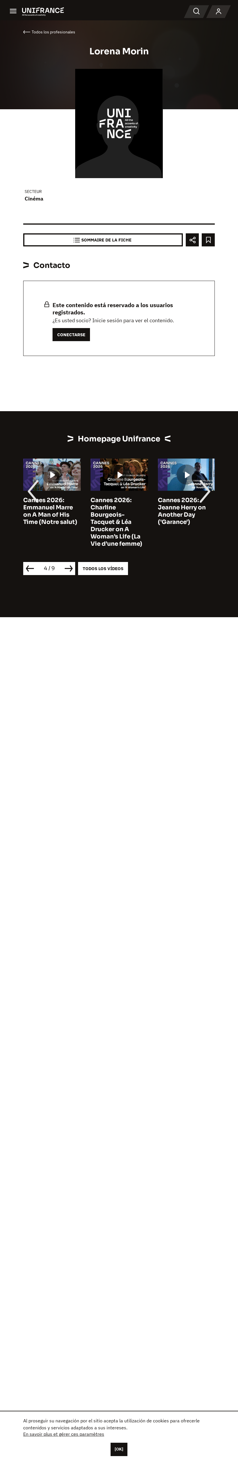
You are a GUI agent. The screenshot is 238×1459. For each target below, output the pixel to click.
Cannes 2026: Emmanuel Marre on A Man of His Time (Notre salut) (50, 511)
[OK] (119, 1449)
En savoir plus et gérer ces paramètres (63, 1434)
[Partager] (192, 239)
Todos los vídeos (103, 568)
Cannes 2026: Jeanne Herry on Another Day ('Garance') (182, 511)
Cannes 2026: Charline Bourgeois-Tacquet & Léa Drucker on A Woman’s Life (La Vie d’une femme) (116, 522)
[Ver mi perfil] (218, 11)
